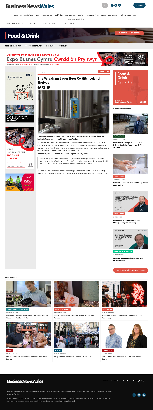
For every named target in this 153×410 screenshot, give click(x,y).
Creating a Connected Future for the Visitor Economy (128, 259)
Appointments (108, 350)
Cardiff (9, 350)
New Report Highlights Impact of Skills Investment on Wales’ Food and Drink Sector (27, 316)
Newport (58, 350)
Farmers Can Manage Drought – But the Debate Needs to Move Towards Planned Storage (129, 145)
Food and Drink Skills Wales (17, 309)
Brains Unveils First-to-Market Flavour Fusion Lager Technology (122, 316)
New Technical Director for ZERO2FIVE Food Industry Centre (122, 358)
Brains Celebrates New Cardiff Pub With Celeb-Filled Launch (26, 358)
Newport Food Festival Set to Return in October (72, 356)
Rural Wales (119, 136)
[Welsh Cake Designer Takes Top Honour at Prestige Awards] (76, 294)
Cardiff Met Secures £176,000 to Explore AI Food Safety (130, 184)
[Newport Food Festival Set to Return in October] (76, 335)
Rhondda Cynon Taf (62, 309)
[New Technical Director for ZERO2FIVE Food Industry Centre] (124, 335)
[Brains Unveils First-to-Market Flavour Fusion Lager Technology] (124, 294)
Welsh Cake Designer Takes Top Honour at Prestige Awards (74, 316)
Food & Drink (104, 72)
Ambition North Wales (123, 251)
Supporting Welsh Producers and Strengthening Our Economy (126, 221)
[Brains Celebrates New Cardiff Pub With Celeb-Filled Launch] (28, 335)
